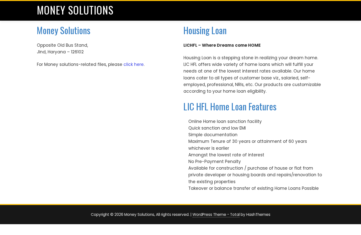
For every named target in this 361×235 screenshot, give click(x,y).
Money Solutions (75, 9)
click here (134, 64)
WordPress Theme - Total (216, 214)
